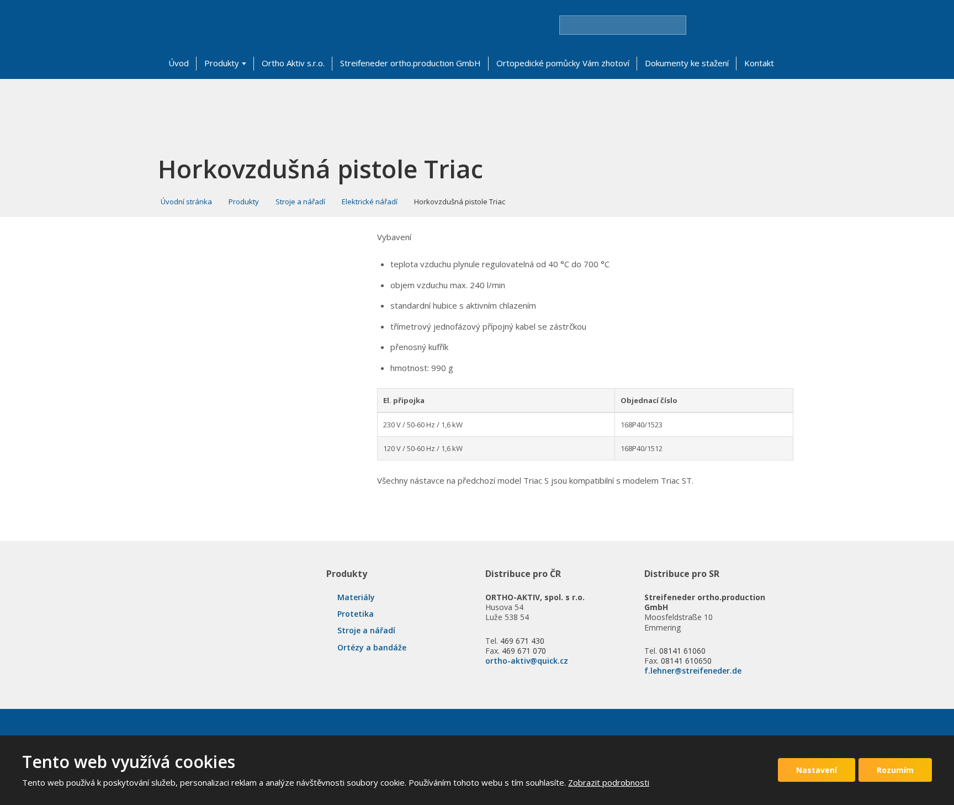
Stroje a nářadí (366, 630)
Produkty (221, 62)
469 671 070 (524, 650)
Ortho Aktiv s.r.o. (293, 62)
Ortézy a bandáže (371, 647)
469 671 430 (522, 640)
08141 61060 (682, 650)
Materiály (356, 597)
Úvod (178, 62)
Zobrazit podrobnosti (608, 782)
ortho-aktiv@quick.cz (526, 660)
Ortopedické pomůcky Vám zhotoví (562, 62)
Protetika (355, 613)
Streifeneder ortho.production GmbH (410, 62)
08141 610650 (686, 660)
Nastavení (816, 770)
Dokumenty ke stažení (687, 62)
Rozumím (895, 770)
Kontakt (759, 62)
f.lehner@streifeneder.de (692, 670)
